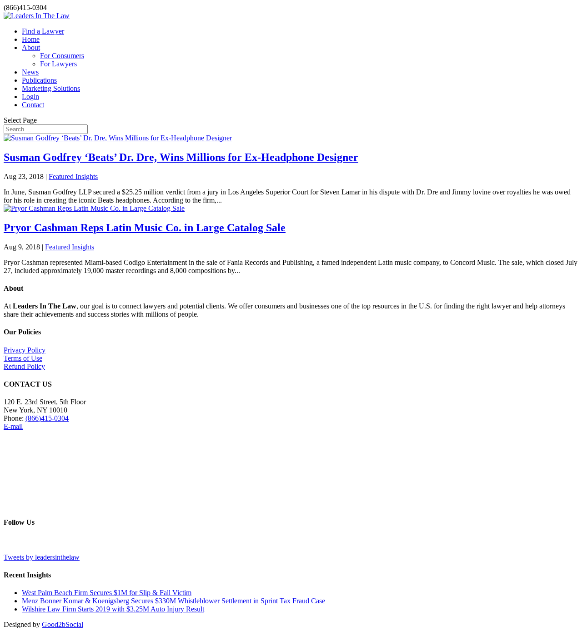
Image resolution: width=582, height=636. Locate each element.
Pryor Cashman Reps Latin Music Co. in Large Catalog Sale (145, 228)
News (30, 72)
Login (30, 96)
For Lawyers (58, 64)
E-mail (13, 426)
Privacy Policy (24, 350)
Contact (33, 105)
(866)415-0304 (47, 418)
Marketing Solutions (51, 88)
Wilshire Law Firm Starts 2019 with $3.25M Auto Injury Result (113, 609)
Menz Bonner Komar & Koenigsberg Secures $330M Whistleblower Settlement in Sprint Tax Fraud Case (173, 601)
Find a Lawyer (43, 31)
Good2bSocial (62, 624)
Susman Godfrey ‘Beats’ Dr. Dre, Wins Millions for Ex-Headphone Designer (181, 157)
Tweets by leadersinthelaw (42, 557)
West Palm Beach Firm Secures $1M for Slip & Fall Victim (106, 592)
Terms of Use (23, 358)
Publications (39, 80)
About (31, 47)
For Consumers (62, 56)
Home (31, 39)
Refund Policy (24, 366)
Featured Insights (73, 176)
